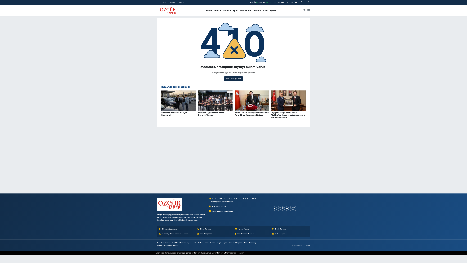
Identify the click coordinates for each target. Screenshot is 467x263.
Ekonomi (183, 243)
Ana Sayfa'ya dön (233, 79)
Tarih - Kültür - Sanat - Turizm (254, 10)
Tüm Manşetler (206, 234)
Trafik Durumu (280, 229)
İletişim (181, 2)
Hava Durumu (205, 229)
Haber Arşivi (280, 234)
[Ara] (304, 10)
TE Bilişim (306, 245)
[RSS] (295, 209)
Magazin (238, 243)
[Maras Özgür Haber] (168, 10)
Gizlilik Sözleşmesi (164, 245)
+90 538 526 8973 (219, 206)
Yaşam (231, 243)
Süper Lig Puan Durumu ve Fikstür (175, 234)
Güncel (217, 10)
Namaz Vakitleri (244, 229)
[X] (279, 209)
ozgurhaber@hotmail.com (222, 211)
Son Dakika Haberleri (245, 234)
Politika (227, 10)
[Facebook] (275, 209)
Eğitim (273, 10)
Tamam (241, 253)
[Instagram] (283, 209)
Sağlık (219, 243)
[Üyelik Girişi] (308, 2)
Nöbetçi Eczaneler (169, 229)
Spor (235, 10)
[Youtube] (287, 209)
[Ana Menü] (308, 10)
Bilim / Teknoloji (250, 243)
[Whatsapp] (291, 209)
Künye (172, 2)
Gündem (208, 10)
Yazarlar (162, 2)
